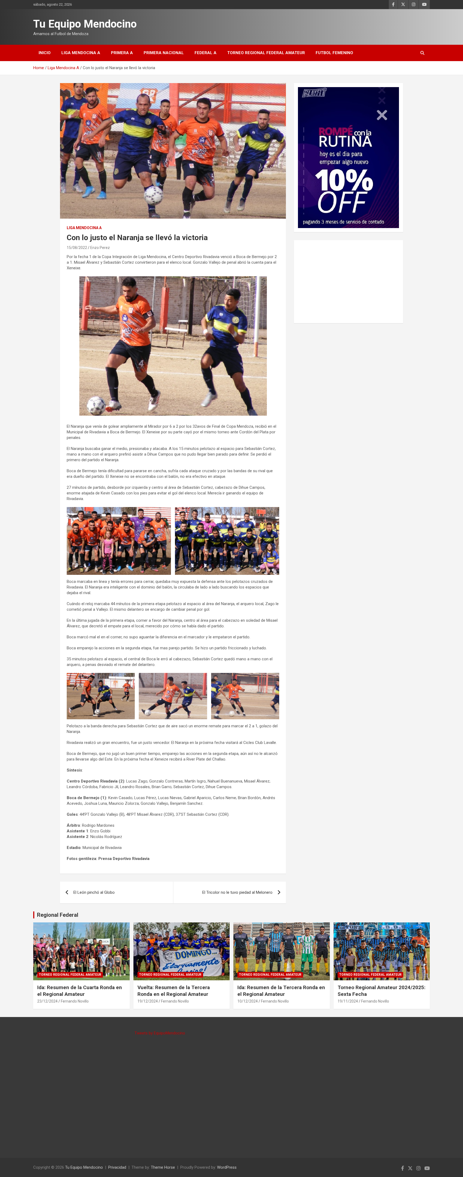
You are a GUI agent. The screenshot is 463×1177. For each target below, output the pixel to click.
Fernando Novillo (75, 1001)
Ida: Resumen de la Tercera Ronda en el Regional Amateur (281, 990)
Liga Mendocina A (80, 52)
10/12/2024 (247, 1001)
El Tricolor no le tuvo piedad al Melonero (237, 892)
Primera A (122, 52)
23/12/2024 (47, 1001)
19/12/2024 (147, 1001)
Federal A (205, 52)
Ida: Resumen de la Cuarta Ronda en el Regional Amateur (79, 990)
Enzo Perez (100, 247)
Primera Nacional (164, 52)
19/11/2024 (348, 1001)
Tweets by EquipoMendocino (160, 1033)
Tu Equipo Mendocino (85, 24)
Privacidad (117, 1167)
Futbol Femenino (334, 52)
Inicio (45, 52)
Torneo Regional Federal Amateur (266, 52)
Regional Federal (57, 915)
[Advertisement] (348, 281)
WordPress (227, 1167)
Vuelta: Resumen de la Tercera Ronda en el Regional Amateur (173, 990)
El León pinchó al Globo (94, 892)
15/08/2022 (77, 247)
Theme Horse (163, 1167)
